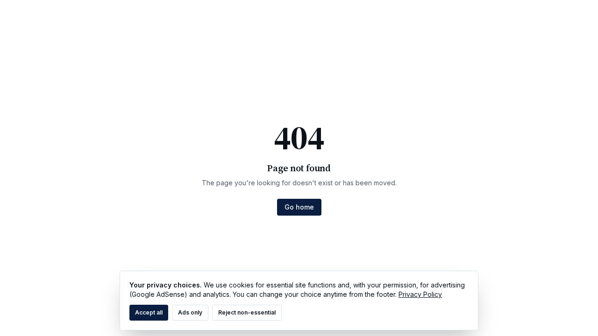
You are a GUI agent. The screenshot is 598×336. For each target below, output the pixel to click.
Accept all (149, 312)
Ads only (190, 312)
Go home (299, 207)
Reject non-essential (247, 312)
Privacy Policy (420, 294)
